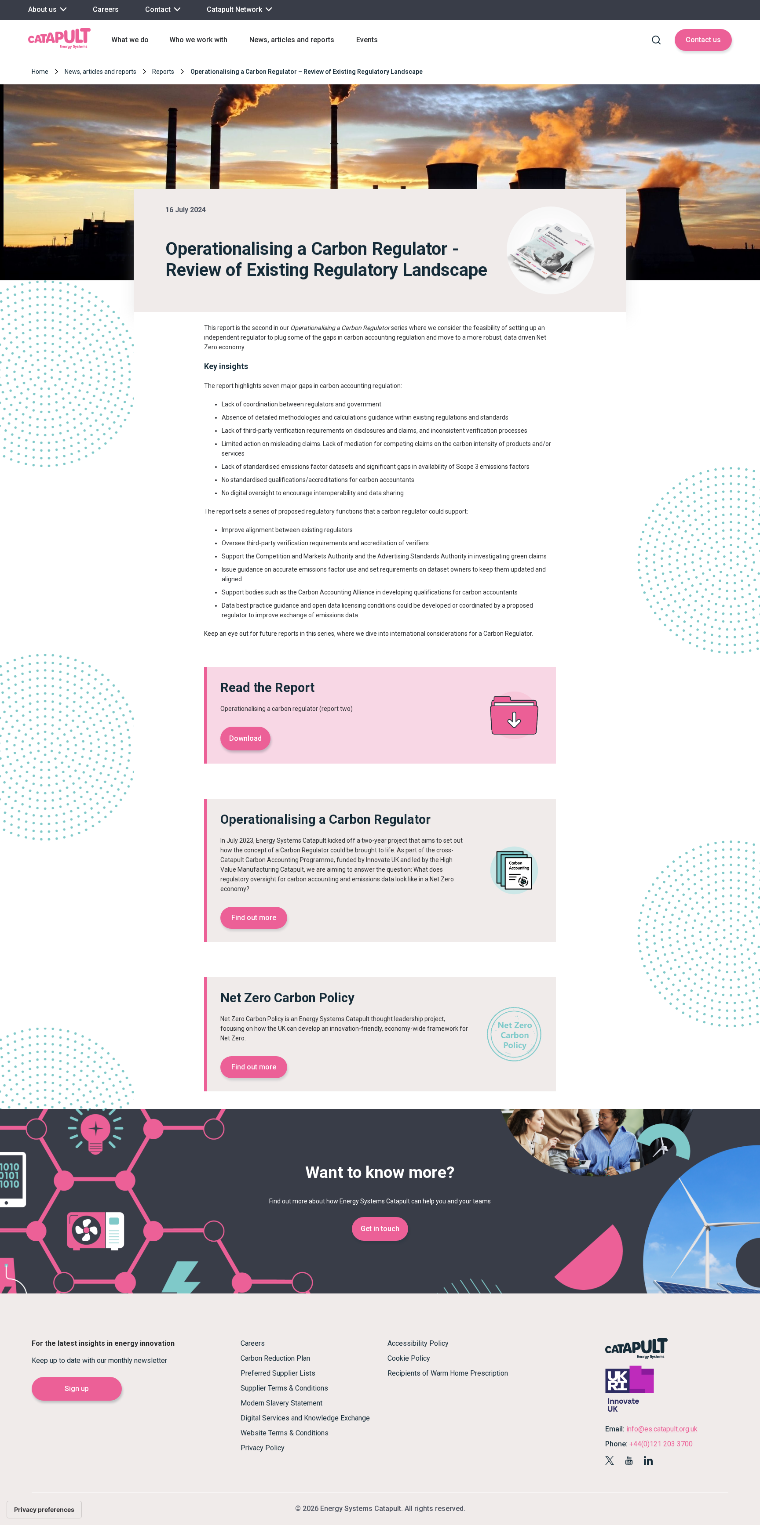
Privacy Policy (263, 1448)
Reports (163, 71)
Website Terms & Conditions (285, 1433)
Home (40, 71)
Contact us (703, 40)
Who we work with (198, 40)
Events (367, 40)
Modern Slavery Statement (281, 1403)
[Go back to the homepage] (59, 47)
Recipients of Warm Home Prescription (447, 1373)
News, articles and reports (291, 40)
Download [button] (245, 738)
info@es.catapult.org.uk (662, 1429)
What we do (130, 40)
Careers (106, 9)
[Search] (656, 40)
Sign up (77, 1388)
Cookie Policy (408, 1358)
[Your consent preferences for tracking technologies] (44, 1509)
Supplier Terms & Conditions (284, 1388)
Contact (158, 9)
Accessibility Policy (418, 1343)
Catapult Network (235, 9)
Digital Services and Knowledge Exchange (305, 1418)
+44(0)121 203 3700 (661, 1444)
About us (43, 9)
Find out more (253, 917)
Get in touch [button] (380, 1228)
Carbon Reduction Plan (275, 1358)
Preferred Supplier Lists (278, 1373)
